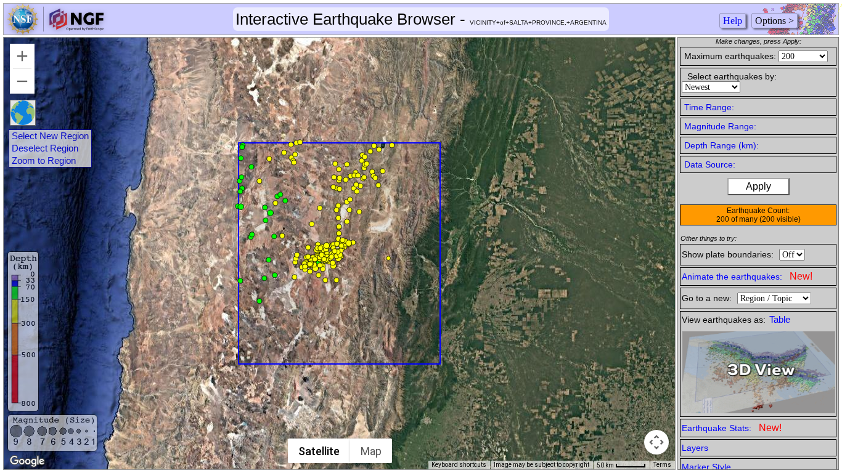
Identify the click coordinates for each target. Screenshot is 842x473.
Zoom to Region (44, 161)
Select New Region (50, 136)
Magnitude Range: (720, 126)
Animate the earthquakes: (747, 276)
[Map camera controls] (656, 442)
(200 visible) (780, 219)
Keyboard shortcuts (458, 464)
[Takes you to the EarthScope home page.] (55, 31)
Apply (758, 186)
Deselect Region (45, 148)
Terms (662, 464)
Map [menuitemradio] (371, 451)
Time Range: (709, 107)
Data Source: (709, 164)
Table (779, 320)
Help (732, 20)
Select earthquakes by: (732, 76)
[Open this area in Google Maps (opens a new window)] (27, 461)
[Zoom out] (22, 81)
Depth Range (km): (721, 145)
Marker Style (706, 467)
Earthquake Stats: (732, 427)
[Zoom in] (22, 56)
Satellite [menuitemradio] (319, 451)
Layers (695, 448)
